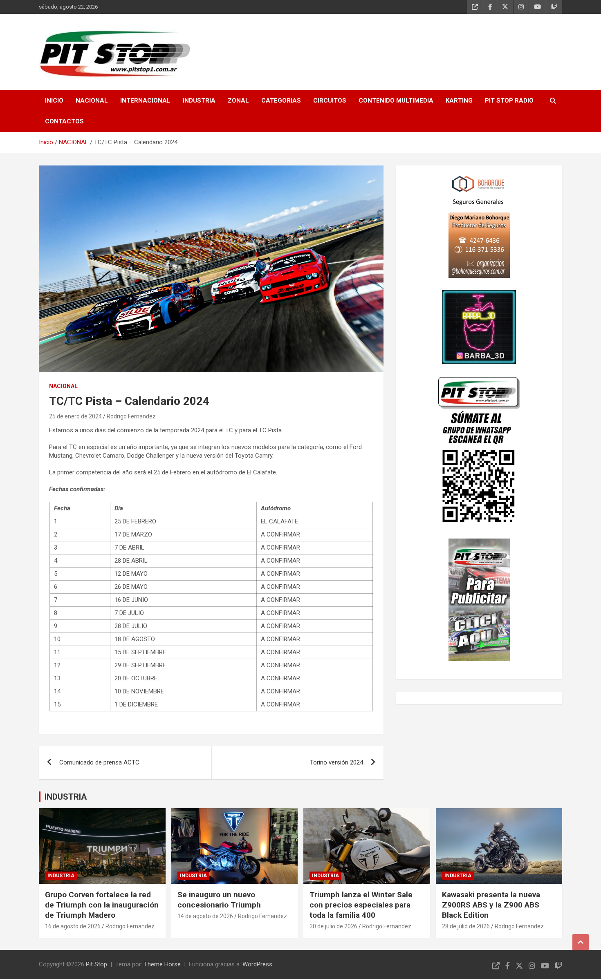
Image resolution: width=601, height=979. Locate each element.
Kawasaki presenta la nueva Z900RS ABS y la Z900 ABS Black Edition (491, 904)
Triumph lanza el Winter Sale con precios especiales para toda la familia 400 (361, 904)
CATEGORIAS (281, 100)
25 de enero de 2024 (75, 416)
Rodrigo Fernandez (131, 416)
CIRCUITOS (329, 100)
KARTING (459, 100)
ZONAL (238, 100)
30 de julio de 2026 (333, 926)
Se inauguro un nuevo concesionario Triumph (219, 900)
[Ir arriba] (580, 942)
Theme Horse (162, 964)
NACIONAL (92, 100)
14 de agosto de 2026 (205, 916)
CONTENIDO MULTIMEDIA (396, 100)
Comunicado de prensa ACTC (99, 762)
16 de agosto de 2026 (73, 926)
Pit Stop (96, 964)
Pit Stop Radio (509, 100)
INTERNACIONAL (145, 100)
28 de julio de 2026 (466, 926)
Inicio (54, 100)
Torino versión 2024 (336, 762)
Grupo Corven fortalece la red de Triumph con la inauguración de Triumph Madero (102, 904)
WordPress (257, 964)
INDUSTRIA (199, 100)
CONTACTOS (64, 121)
